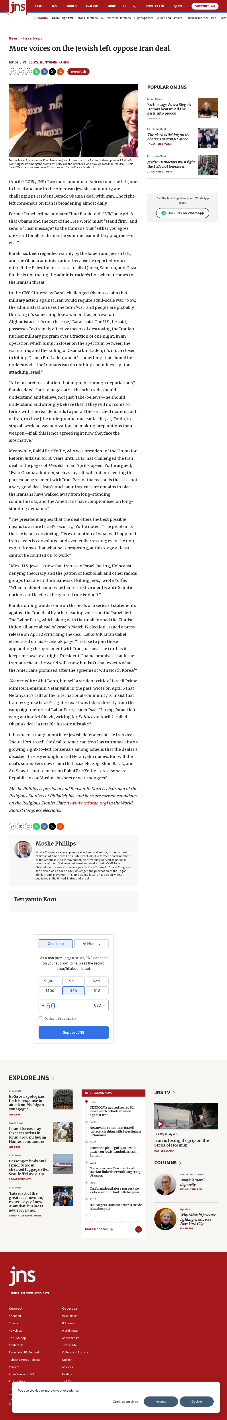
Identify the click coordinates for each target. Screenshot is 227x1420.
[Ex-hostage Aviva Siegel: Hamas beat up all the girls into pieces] (208, 108)
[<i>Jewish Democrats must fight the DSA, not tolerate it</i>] (208, 165)
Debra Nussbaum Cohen (25, 1216)
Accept (161, 1401)
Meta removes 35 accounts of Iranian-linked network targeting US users (115, 1172)
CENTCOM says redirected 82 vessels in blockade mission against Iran (111, 1111)
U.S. (55, 6)
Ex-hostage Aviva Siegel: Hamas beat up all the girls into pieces (169, 108)
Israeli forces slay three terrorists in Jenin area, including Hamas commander (27, 1135)
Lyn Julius (186, 1228)
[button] (28, 71)
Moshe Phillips (23, 62)
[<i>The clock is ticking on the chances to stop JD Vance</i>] (208, 138)
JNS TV (162, 1092)
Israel (38, 6)
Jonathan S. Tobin (159, 144)
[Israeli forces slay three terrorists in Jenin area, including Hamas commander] (63, 1132)
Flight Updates (144, 18)
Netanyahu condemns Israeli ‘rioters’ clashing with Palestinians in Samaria (115, 1131)
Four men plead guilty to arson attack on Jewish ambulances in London (113, 1151)
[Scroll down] (138, 1229)
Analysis (92, 6)
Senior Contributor (192, 1174)
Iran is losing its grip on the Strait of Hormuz (181, 1143)
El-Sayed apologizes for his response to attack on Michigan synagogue (27, 1102)
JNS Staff (153, 119)
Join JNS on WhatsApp (186, 213)
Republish (78, 71)
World (72, 6)
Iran (213, 18)
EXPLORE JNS (29, 1078)
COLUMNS (166, 1162)
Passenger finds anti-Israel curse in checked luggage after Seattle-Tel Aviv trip (29, 1167)
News (13, 38)
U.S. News (15, 1091)
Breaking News (101, 1093)
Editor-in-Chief (156, 129)
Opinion (185, 1209)
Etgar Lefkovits (20, 1179)
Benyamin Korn (54, 62)
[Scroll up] (131, 1229)
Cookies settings (125, 1401)
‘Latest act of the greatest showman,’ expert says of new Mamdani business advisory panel (26, 1202)
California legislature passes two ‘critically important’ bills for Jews (114, 1190)
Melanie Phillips (191, 1189)
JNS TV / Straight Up (166, 1134)
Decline (197, 1401)
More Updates (96, 1229)
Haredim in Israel (197, 18)
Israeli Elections (87, 18)
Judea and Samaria (169, 18)
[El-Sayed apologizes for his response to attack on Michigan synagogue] (63, 1099)
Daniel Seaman (164, 1151)
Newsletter (155, 6)
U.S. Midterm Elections (116, 18)
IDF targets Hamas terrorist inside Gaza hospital (116, 1207)
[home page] (17, 7)
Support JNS (205, 6)
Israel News (32, 38)
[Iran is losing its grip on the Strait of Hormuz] (186, 1116)
